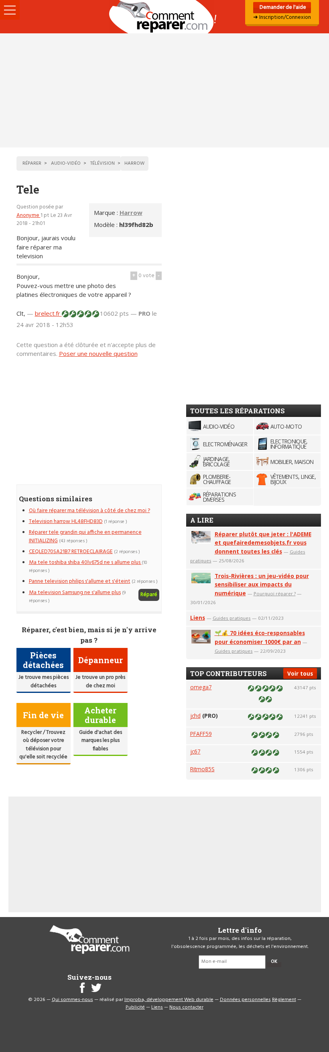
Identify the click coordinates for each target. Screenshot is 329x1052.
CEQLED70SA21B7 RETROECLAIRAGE (71, 551)
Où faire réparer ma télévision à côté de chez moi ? (89, 511)
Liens (197, 617)
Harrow (131, 212)
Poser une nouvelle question (98, 353)
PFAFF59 (201, 733)
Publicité (135, 1007)
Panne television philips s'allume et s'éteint (79, 581)
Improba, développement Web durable (168, 1000)
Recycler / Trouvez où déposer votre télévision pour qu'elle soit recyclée (43, 744)
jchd (195, 715)
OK (274, 962)
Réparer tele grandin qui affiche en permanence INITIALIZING (85, 536)
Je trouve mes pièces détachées (43, 681)
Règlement (284, 1000)
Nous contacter (186, 1007)
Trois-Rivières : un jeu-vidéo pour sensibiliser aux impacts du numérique (262, 584)
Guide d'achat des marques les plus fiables (100, 740)
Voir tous (300, 673)
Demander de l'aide (282, 7)
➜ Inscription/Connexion (282, 17)
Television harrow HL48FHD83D (66, 521)
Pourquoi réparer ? (275, 593)
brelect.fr (48, 313)
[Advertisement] (164, 90)
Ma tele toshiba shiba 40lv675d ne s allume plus (85, 562)
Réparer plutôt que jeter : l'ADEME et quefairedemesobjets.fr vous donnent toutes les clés (263, 543)
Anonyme (28, 215)
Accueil (164, 16)
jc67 (195, 751)
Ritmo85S (202, 769)
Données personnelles (245, 1000)
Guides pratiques (232, 618)
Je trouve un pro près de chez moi (100, 681)
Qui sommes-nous (72, 1000)
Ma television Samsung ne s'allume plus (75, 592)
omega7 (201, 687)
